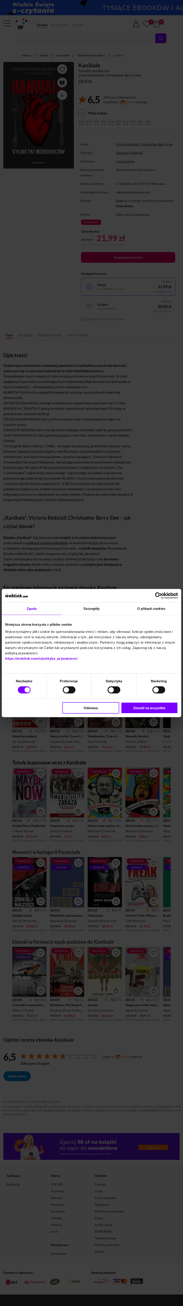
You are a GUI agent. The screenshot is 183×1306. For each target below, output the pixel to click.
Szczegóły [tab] (91, 608)
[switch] (69, 690)
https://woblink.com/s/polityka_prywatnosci (41, 658)
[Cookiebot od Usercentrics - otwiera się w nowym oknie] (158, 595)
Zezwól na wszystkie (149, 708)
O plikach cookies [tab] (151, 608)
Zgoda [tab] (32, 608)
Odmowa (91, 708)
